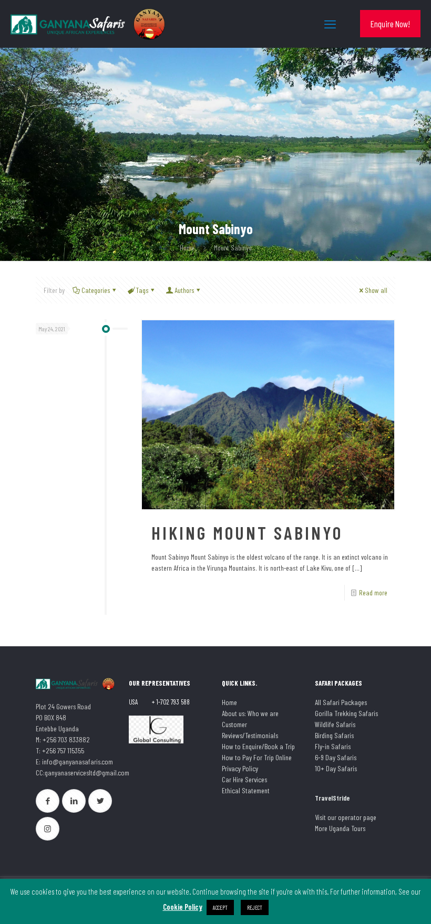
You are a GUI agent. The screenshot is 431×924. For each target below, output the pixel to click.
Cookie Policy (182, 906)
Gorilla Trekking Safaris (346, 713)
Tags (142, 290)
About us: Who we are (250, 713)
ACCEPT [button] (220, 907)
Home (187, 247)
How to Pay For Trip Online (257, 757)
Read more (373, 592)
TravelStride (332, 798)
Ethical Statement (246, 790)
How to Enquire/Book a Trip (258, 746)
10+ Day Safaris (336, 768)
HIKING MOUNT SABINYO (247, 532)
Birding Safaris (334, 735)
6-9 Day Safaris (335, 757)
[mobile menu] (330, 24)
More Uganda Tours (340, 828)
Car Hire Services (244, 779)
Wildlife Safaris (335, 724)
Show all (376, 290)
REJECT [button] (254, 907)
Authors (184, 290)
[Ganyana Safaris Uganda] (89, 23)
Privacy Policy (240, 768)
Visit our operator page (345, 817)
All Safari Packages (341, 702)
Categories (95, 290)
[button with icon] (47, 801)
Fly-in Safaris (333, 746)
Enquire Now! (390, 23)
